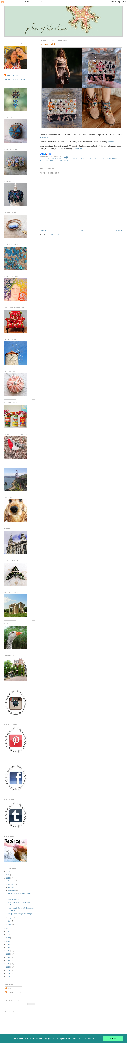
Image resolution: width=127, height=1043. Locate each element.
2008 (8, 973)
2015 (8, 951)
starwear (53, 160)
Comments (10, 992)
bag (48, 158)
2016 (8, 947)
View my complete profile (14, 79)
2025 (8, 875)
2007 (8, 976)
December (11, 881)
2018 (8, 941)
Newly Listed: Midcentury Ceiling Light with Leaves (19, 894)
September (12, 890)
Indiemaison (77, 148)
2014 (8, 954)
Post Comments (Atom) (56, 235)
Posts (9, 988)
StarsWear (44, 137)
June (10, 924)
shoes (114, 158)
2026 (8, 871)
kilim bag (85, 158)
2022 (8, 928)
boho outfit (64, 158)
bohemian (54, 158)
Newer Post (43, 230)
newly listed (106, 158)
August (11, 918)
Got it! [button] (113, 1039)
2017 (8, 944)
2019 (8, 938)
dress (72, 158)
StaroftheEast (12, 75)
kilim (78, 158)
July (10, 921)
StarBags (111, 141)
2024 (8, 878)
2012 (8, 960)
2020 (8, 934)
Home (82, 230)
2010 (8, 967)
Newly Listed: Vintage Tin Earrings (20, 913)
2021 (8, 931)
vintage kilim (63, 160)
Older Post (119, 230)
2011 (8, 964)
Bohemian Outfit (47, 43)
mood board (95, 158)
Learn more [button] (89, 1038)
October (11, 887)
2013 (8, 957)
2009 (8, 970)
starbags (44, 160)
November (12, 884)
